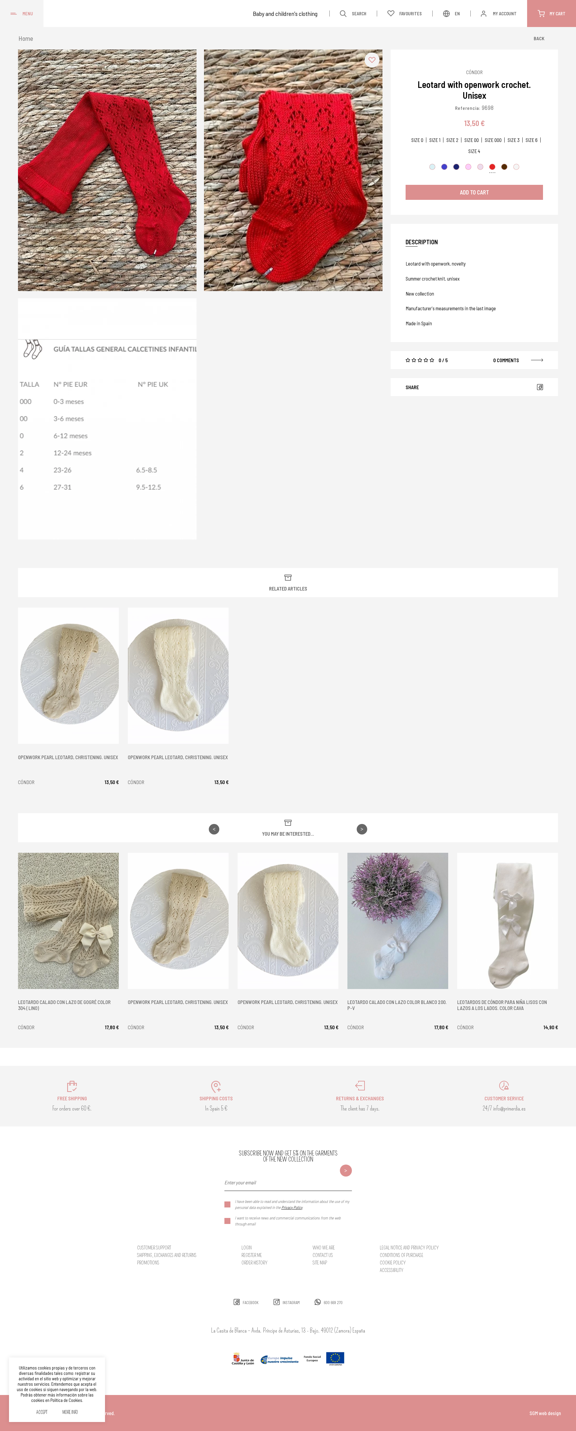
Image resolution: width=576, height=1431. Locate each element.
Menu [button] (27, 13)
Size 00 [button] (471, 140)
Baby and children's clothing (285, 13)
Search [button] (359, 13)
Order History (255, 1263)
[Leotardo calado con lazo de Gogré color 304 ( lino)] (68, 921)
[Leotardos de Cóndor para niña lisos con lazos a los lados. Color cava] (507, 921)
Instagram (291, 1302)
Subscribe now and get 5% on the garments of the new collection (288, 1156)
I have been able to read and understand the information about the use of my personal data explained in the (292, 1204)
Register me (252, 1255)
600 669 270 (333, 1302)
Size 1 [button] (434, 140)
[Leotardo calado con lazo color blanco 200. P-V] (397, 921)
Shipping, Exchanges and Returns (166, 1255)
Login (247, 1248)
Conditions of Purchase (401, 1255)
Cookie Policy (393, 1263)
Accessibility (392, 1270)
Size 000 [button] (493, 140)
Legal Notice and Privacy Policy (409, 1248)
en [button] (457, 13)
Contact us (323, 1255)
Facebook (540, 387)
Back (539, 38)
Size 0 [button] (417, 140)
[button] (372, 60)
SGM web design (545, 1413)
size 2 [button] (452, 140)
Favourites (410, 13)
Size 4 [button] (474, 151)
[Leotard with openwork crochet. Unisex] (107, 170)
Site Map (320, 1263)
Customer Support (154, 1248)
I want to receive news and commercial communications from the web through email (287, 1220)
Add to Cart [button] (474, 192)
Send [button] (346, 1171)
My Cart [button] (558, 13)
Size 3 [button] (514, 140)
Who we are (324, 1248)
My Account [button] (505, 13)
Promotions (148, 1263)
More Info (70, 1412)
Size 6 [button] (532, 140)
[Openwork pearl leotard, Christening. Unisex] (68, 676)
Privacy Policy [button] (291, 1207)
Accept (41, 1412)
